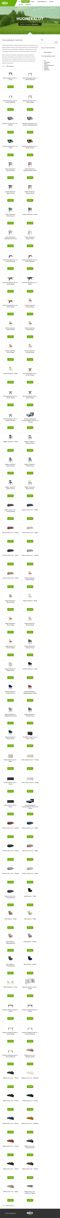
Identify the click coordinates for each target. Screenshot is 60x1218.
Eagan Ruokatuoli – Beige (30, 600)
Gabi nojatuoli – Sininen (30, 964)
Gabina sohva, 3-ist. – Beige (10, 1191)
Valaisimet (28, 4)
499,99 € (10, 86)
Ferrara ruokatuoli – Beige (10, 373)
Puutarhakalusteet (42, 1)
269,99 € (10, 177)
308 (7, 66)
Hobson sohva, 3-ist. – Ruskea (10, 532)
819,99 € (10, 836)
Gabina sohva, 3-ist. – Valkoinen (30, 1078)
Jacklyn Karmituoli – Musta (30, 214)
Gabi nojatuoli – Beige (10, 919)
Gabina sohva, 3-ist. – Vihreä (10, 1100)
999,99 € (30, 427)
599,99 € (10, 132)
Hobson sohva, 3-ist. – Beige (30, 532)
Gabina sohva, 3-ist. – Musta (10, 1078)
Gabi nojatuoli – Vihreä (30, 896)
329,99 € (10, 995)
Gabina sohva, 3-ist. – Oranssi (10, 1146)
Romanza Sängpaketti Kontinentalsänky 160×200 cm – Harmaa (30, 420)
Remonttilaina (48, 52)
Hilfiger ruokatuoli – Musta (10, 441)
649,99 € (30, 132)
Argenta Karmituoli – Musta (30, 669)
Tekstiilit (20, 4)
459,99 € (30, 905)
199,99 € (30, 586)
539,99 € (10, 155)
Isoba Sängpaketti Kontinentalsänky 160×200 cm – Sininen (30, 807)
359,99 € (30, 745)
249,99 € (30, 655)
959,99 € (30, 814)
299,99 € (10, 200)
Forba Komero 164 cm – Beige (30, 760)
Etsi (42, 40)
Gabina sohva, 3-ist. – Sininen (10, 1123)
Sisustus (51, 1)
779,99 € (10, 518)
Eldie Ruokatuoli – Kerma (10, 987)
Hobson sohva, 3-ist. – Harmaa (30, 555)
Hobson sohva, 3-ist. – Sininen (30, 510)
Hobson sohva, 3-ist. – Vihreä (10, 555)
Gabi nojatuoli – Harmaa (30, 941)
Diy (19, 1)
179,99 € (30, 314)
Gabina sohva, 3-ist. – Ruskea (30, 1169)
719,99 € (30, 382)
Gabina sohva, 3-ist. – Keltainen (30, 1123)
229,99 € (10, 677)
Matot (33, 1)
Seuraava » (11, 66)
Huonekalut (25, 1)
